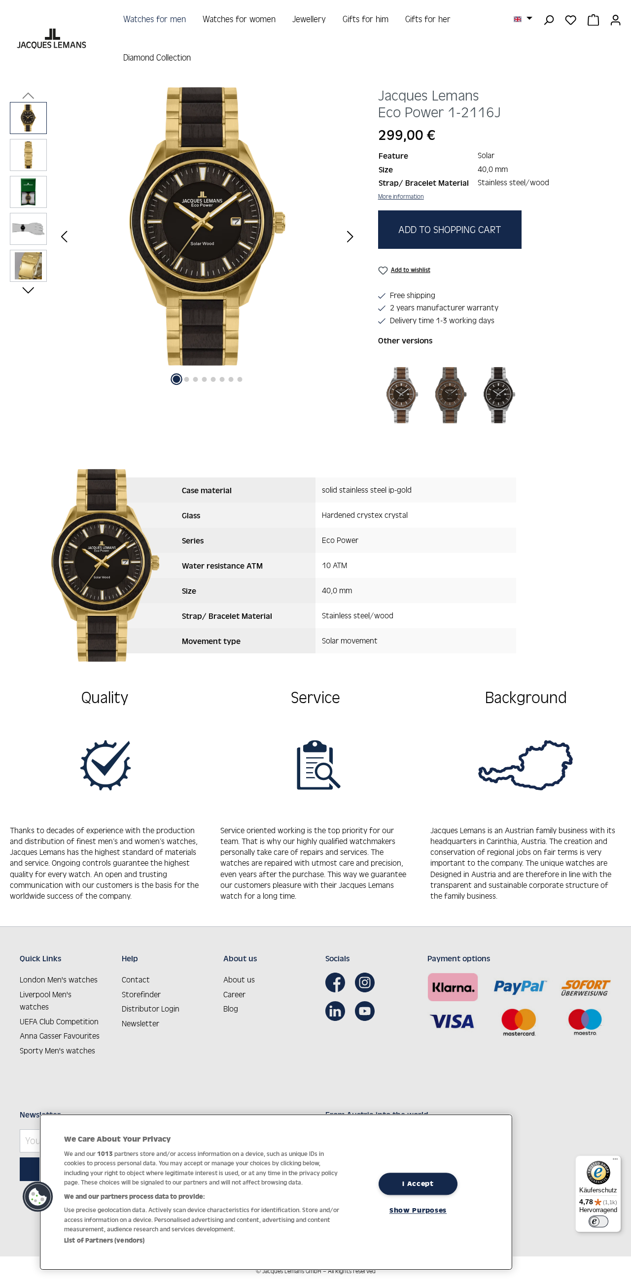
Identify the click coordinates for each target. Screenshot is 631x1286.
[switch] (598, 1221)
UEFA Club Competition (59, 1021)
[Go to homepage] (52, 39)
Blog (230, 1008)
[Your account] (615, 19)
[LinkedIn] (337, 1011)
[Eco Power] (402, 395)
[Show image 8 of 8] (239, 379)
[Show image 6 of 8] (221, 379)
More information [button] (401, 196)
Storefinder (141, 994)
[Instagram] (367, 982)
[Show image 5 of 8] (212, 379)
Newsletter (140, 1023)
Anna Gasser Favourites (60, 1035)
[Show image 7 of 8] (230, 379)
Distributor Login (150, 1008)
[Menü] (615, 1161)
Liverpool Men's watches (45, 1001)
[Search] (548, 19)
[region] (184, 236)
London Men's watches (59, 979)
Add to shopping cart (449, 229)
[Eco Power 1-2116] (207, 226)
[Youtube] (367, 1011)
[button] (38, 1197)
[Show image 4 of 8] (204, 379)
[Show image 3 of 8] (195, 379)
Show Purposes (418, 1210)
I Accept (418, 1183)
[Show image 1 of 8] (176, 379)
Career (234, 994)
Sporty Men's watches (57, 1050)
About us (239, 979)
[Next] (350, 236)
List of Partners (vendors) (104, 1240)
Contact (136, 979)
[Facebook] (337, 982)
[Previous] (64, 236)
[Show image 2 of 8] (186, 379)
